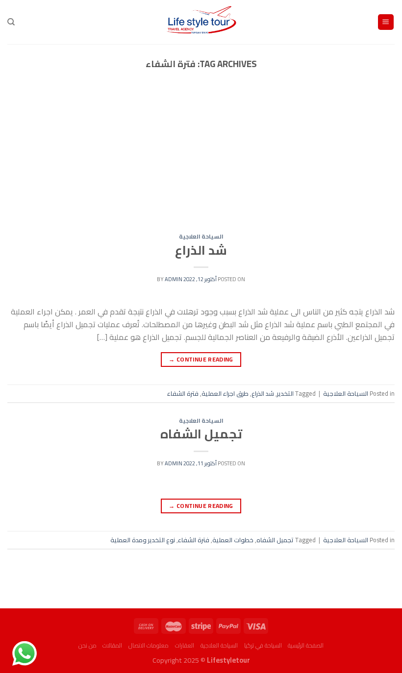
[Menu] (386, 22)
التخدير (285, 393)
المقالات (112, 645)
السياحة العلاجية (201, 236)
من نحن (87, 645)
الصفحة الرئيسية (306, 645)
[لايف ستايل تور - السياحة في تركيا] (201, 22)
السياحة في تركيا (263, 645)
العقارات (184, 645)
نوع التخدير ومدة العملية (142, 540)
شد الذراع (201, 250)
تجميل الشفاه (201, 434)
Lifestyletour (228, 660)
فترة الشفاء (183, 393)
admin (173, 279)
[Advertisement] (201, 161)
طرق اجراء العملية (225, 393)
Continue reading (201, 359)
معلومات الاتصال (148, 645)
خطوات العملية (232, 540)
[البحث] (11, 22)
